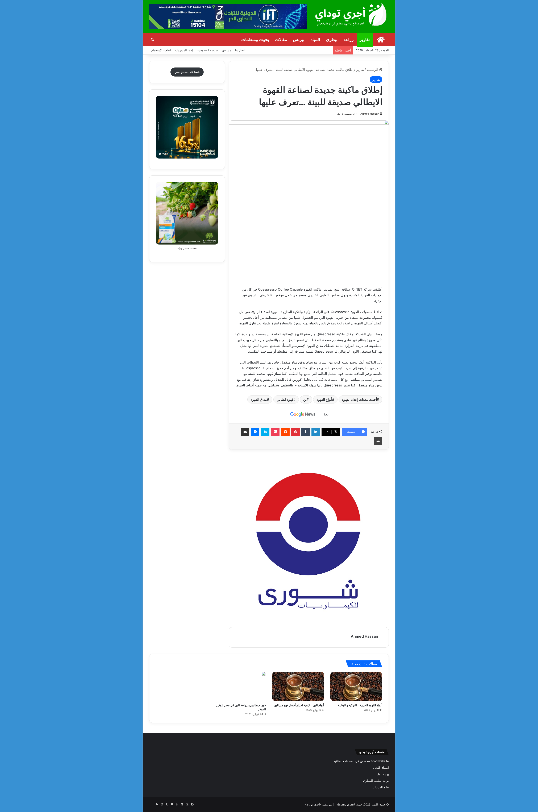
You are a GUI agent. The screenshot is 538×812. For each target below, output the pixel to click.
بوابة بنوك (383, 774)
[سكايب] (265, 432)
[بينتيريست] (295, 432)
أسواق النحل (381, 767)
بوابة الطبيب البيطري (376, 780)
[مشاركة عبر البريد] (245, 432)
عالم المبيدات (381, 787)
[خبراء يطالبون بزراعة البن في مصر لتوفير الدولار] (240, 686)
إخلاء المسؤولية (184, 50)
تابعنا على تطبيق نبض (187, 72)
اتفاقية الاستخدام (161, 50)
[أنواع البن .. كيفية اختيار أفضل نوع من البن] (298, 686)
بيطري (332, 39)
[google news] (151, 804)
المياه (315, 39)
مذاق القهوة (259, 399)
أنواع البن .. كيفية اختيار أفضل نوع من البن (299, 705)
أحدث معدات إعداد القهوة (359, 399)
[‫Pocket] (275, 432)
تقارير (365, 39)
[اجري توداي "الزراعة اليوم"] (351, 14)
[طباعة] (378, 441)
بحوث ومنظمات (255, 39)
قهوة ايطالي (285, 399)
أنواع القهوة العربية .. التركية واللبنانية (360, 705)
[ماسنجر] (255, 432)
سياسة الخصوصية (207, 50)
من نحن (226, 50)
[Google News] (303, 414)
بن (305, 399)
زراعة (348, 39)
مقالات (281, 39)
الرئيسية (373, 69)
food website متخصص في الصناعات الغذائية (361, 761)
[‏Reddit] (285, 432)
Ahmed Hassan (369, 113)
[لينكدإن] (315, 432)
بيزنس (299, 39)
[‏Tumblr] (305, 432)
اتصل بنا (240, 50)
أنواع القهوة (324, 399)
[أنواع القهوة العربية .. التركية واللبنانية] (356, 686)
